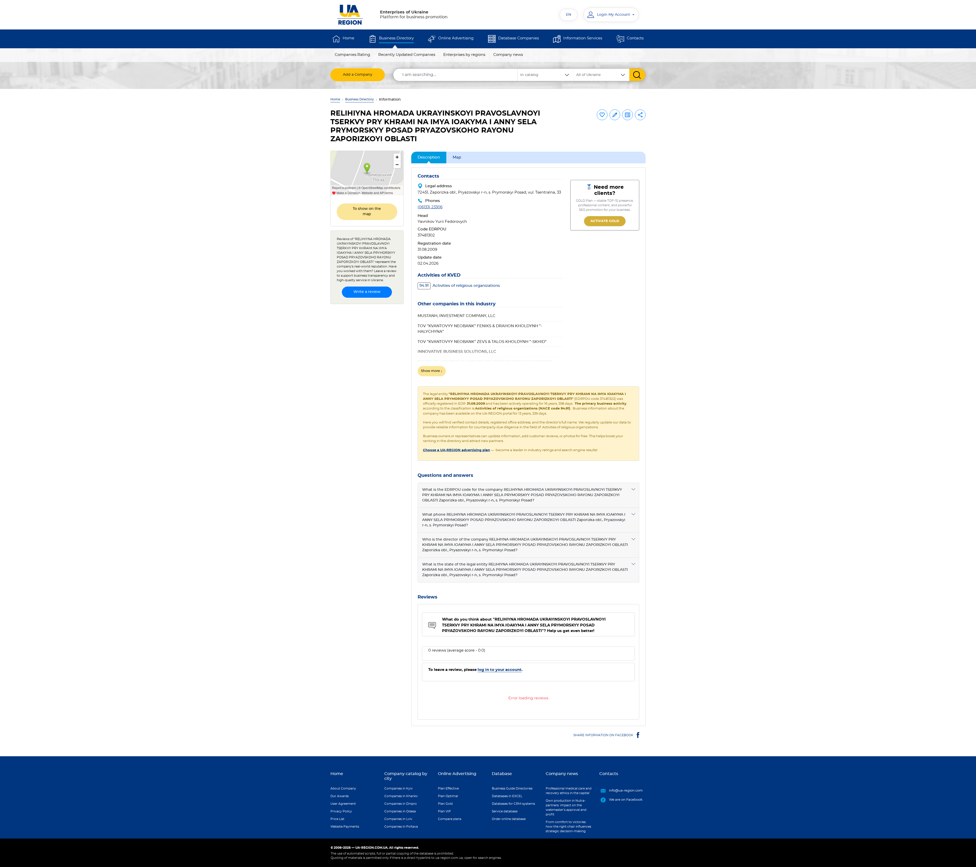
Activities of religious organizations (459, 286)
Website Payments (344, 826)
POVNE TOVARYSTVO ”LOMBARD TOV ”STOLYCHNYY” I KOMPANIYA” (485, 362)
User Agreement (343, 803)
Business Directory (396, 38)
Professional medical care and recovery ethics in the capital (568, 791)
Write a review (367, 292)
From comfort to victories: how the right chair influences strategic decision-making (568, 827)
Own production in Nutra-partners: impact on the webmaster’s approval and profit (566, 807)
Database (502, 774)
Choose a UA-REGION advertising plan (456, 450)
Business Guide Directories (512, 788)
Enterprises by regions (464, 55)
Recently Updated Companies (406, 55)
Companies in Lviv (398, 819)
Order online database (509, 819)
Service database (504, 811)
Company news (508, 55)
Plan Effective (448, 788)
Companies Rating (352, 55)
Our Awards (339, 796)
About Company (343, 788)
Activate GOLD (604, 221)
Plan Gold (445, 803)
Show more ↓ (432, 371)
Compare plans (449, 819)
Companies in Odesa (400, 811)
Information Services (582, 38)
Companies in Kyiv (398, 788)
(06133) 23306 (430, 207)
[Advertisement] (367, 384)
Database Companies (518, 38)
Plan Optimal (448, 796)
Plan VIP (444, 811)
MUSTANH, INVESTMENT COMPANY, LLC (456, 316)
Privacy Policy (341, 811)
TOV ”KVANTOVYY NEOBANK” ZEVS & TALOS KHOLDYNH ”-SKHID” (482, 342)
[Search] (637, 75)
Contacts (635, 38)
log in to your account (500, 670)
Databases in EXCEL (507, 796)
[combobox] (601, 75)
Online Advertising (456, 38)
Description (429, 157)
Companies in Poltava (401, 826)
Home (348, 38)
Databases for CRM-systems (513, 803)
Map (457, 157)
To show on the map (367, 211)
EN (568, 15)
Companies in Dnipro (400, 803)
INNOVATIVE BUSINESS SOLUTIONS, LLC (457, 352)
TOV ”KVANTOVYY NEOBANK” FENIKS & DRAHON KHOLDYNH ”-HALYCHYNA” (480, 329)
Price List (337, 819)
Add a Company (357, 74)
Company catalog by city (405, 776)
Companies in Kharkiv (401, 796)
